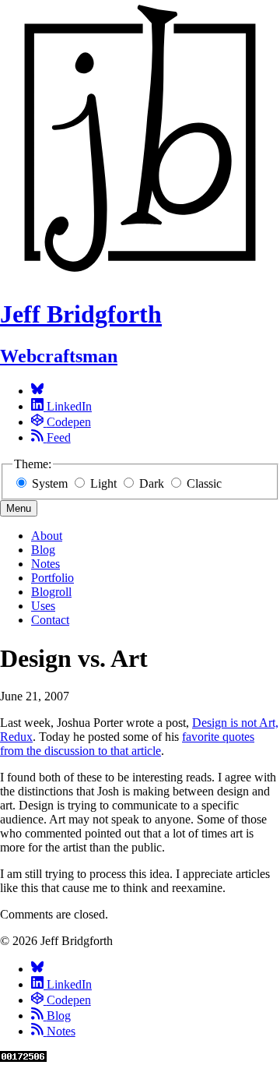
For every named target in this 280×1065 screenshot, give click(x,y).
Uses (43, 605)
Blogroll (51, 591)
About (46, 535)
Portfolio (52, 577)
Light (103, 483)
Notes (45, 563)
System (50, 483)
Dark (151, 483)
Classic (203, 483)
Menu (18, 508)
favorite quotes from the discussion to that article (127, 743)
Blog (43, 549)
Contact (50, 619)
